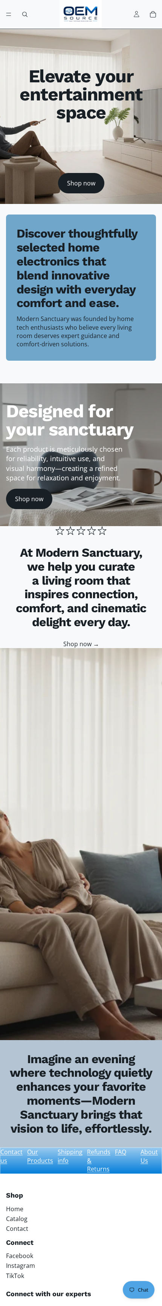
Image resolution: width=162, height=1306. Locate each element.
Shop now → (81, 644)
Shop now (81, 183)
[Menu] (8, 14)
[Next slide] (147, 375)
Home (14, 1209)
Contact (17, 1228)
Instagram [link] (20, 1265)
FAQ (120, 1152)
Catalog (17, 1219)
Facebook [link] (19, 1256)
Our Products (40, 1156)
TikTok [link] (15, 1276)
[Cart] (153, 14)
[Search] (25, 14)
